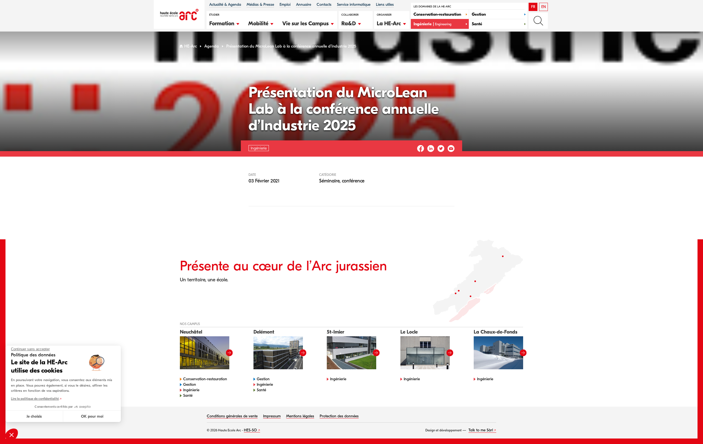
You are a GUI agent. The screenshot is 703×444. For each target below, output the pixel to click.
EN (543, 6)
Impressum (272, 416)
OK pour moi (92, 416)
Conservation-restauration (205, 379)
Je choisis (34, 416)
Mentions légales (300, 416)
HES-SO (250, 430)
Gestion (189, 384)
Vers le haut (687, 428)
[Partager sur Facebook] (420, 148)
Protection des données (339, 416)
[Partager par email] (451, 148)
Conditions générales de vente (232, 416)
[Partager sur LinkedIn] (430, 148)
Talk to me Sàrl (480, 430)
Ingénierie (191, 390)
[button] (225, 23)
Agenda (211, 46)
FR (533, 6)
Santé (188, 395)
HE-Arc (190, 46)
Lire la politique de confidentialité (35, 399)
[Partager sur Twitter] (440, 148)
